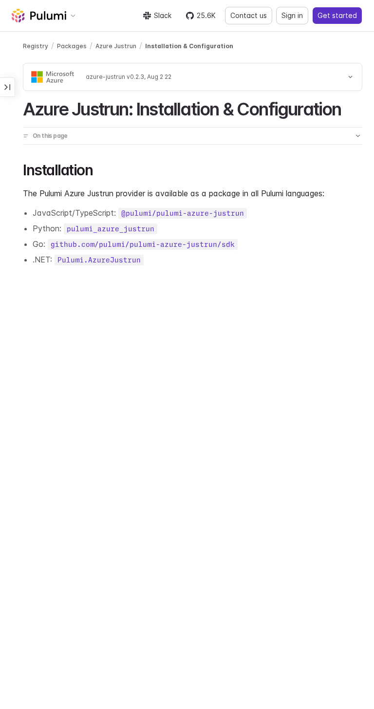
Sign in (292, 15)
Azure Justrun (115, 46)
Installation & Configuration (189, 46)
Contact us (248, 15)
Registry (35, 46)
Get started (337, 15)
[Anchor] (349, 107)
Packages (72, 46)
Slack (162, 15)
